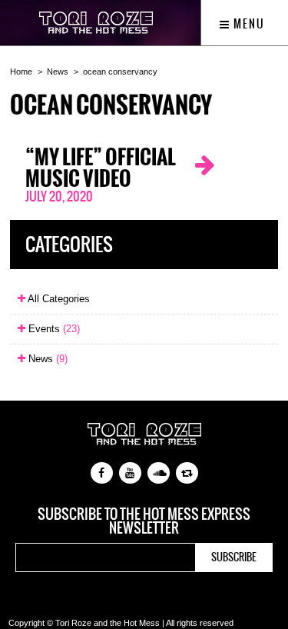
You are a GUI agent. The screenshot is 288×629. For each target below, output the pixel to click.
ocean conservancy (120, 71)
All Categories (57, 299)
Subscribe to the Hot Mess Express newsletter (144, 521)
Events (52, 328)
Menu (247, 23)
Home (21, 71)
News (57, 71)
